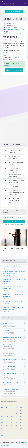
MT (7, 419)
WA (11, 432)
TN (11, 429)
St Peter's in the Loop (9, 345)
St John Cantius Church (10, 359)
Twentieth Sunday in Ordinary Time (13, 302)
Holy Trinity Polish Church (10, 382)
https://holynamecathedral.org (12, 33)
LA (16, 413)
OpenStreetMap (19, 224)
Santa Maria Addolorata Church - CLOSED (12, 374)
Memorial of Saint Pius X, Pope (12, 266)
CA (21, 404)
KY (11, 413)
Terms (2, 445)
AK (6, 404)
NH (21, 419)
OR (11, 425)
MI (11, 416)
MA (7, 416)
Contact (24, 442)
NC (16, 422)
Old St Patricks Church (9, 366)
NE (11, 419)
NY (11, 422)
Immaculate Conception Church (12, 337)
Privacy (6, 445)
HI (6, 410)
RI (20, 425)
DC (16, 407)
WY (2, 435)
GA (2, 410)
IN (21, 410)
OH (2, 425)
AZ (11, 404)
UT (21, 429)
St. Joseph (6, 330)
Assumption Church (8, 323)
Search (14, 222)
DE (11, 407)
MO (2, 419)
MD (2, 416)
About (20, 442)
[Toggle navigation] (24, 3)
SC (2, 429)
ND (21, 422)
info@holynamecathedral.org (15, 29)
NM (7, 422)
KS (6, 413)
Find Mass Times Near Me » (14, 11)
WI (21, 432)
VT (2, 432)
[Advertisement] (14, 91)
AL (1, 404)
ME (21, 413)
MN (16, 416)
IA (1, 413)
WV (16, 432)
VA (6, 432)
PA (16, 425)
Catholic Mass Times (10, 4)
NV (16, 419)
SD (6, 429)
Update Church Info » (14, 70)
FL (21, 407)
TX (16, 429)
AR (16, 404)
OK (7, 425)
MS (21, 416)
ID (11, 410)
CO (2, 407)
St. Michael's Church (9, 352)
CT (6, 407)
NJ (2, 422)
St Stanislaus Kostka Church (11, 389)
